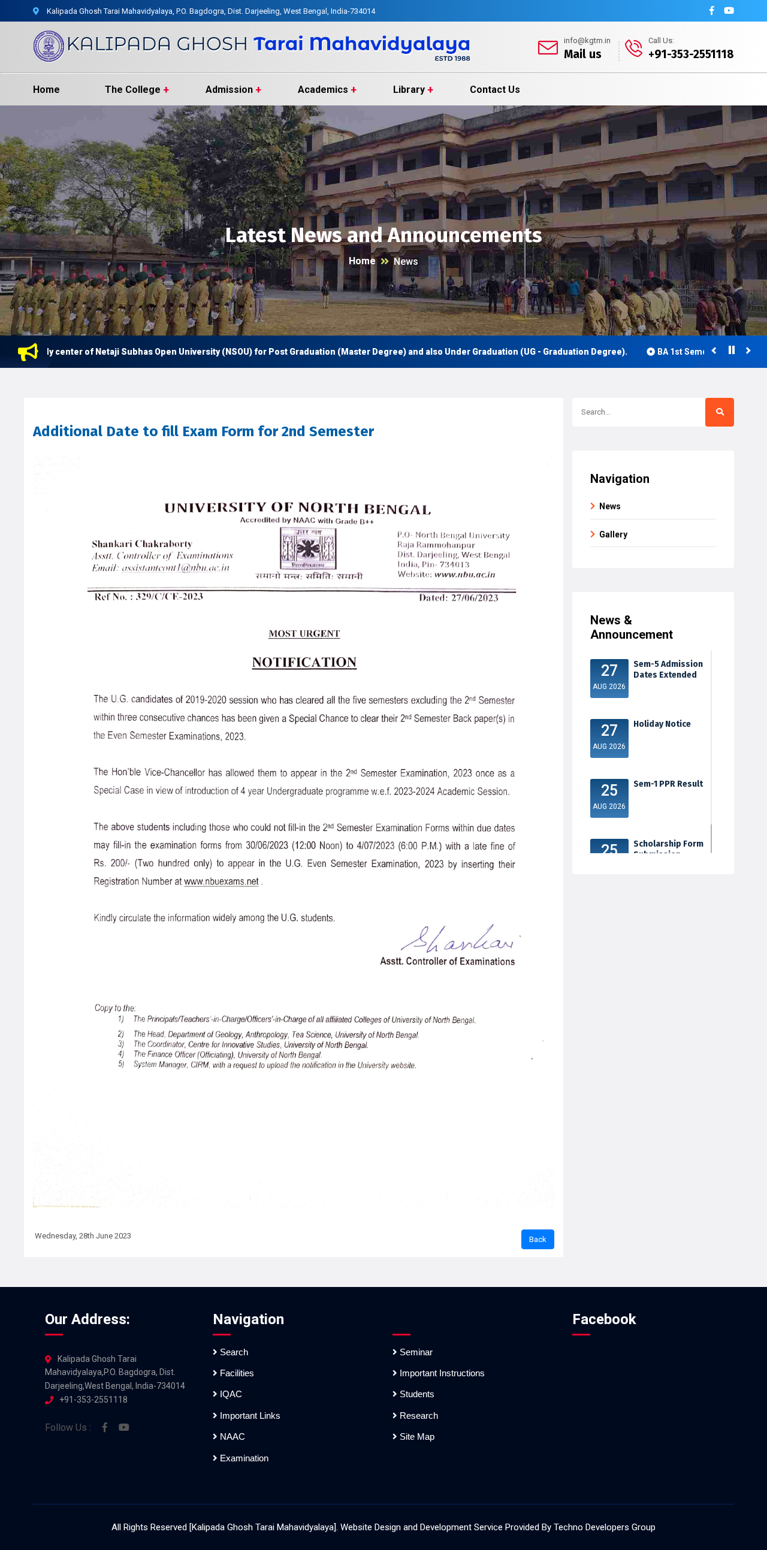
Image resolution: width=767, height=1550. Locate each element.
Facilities (236, 1373)
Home (46, 89)
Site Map (415, 1436)
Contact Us (495, 89)
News (406, 261)
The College (133, 89)
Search (233, 1352)
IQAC (230, 1394)
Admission (229, 89)
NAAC (231, 1436)
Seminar (415, 1352)
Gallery (613, 534)
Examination (243, 1458)
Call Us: (661, 40)
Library (409, 89)
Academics (323, 89)
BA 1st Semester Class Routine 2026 (687, 351)
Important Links (249, 1415)
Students (415, 1394)
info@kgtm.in (587, 40)
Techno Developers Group (605, 1527)
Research (417, 1415)
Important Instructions (441, 1373)
